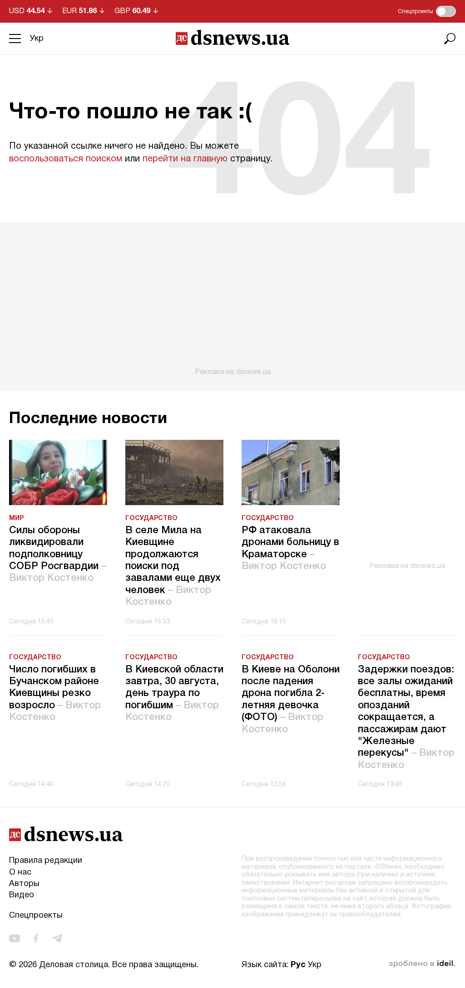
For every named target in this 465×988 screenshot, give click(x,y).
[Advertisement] (232, 299)
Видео (21, 895)
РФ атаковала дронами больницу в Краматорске (290, 548)
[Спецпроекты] (446, 11)
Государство (151, 518)
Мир (16, 518)
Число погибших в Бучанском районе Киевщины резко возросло (55, 693)
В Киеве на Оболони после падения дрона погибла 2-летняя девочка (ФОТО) (291, 699)
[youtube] (14, 938)
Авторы (24, 884)
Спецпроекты (36, 916)
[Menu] (15, 38)
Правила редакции (45, 861)
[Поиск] (450, 38)
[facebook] (35, 938)
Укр (37, 39)
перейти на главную (185, 159)
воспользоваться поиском (65, 159)
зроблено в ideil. (422, 964)
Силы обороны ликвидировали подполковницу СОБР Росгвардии (57, 554)
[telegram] (56, 938)
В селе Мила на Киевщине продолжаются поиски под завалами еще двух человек (173, 566)
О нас (20, 872)
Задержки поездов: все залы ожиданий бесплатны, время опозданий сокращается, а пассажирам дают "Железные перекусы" (406, 717)
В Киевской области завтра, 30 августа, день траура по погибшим (174, 693)
